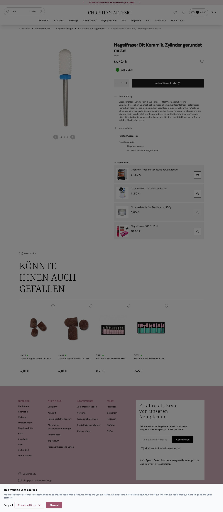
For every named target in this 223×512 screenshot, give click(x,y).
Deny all (8, 505)
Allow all (54, 505)
